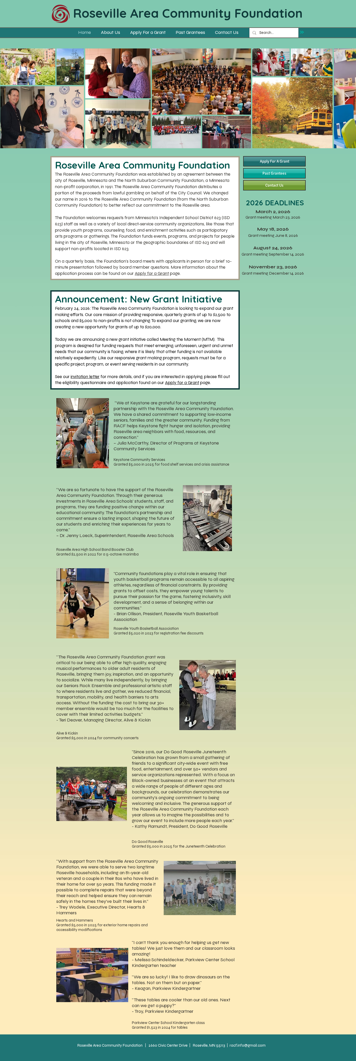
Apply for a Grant (152, 273)
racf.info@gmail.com (248, 1045)
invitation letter (85, 376)
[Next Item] (347, 98)
